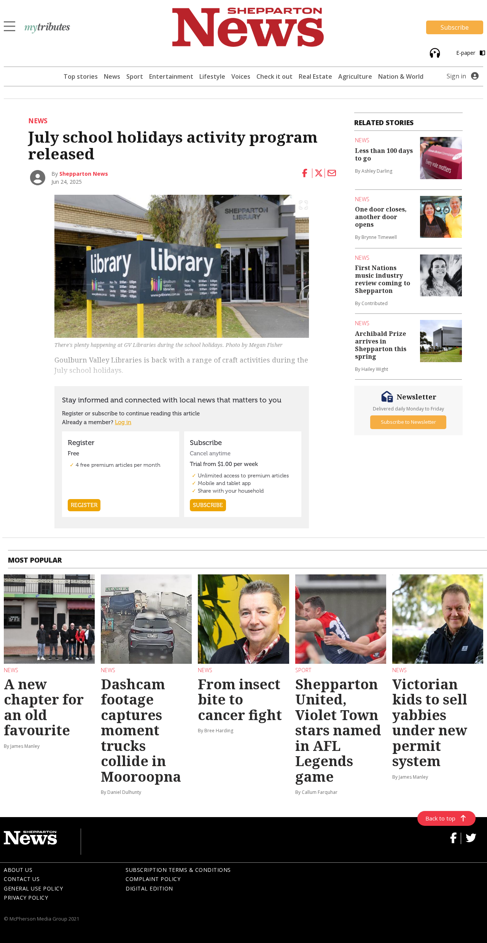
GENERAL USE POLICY (33, 888)
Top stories (81, 76)
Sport (134, 76)
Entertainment (171, 76)
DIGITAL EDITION (149, 888)
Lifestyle (212, 76)
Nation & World (400, 76)
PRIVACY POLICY (26, 897)
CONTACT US (22, 879)
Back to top (440, 818)
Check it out (274, 76)
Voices (240, 76)
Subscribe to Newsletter (408, 422)
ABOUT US (18, 869)
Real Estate (315, 76)
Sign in (456, 76)
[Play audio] (434, 52)
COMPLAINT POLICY (153, 879)
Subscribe (455, 27)
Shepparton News (83, 173)
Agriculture (355, 76)
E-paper (466, 52)
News (112, 76)
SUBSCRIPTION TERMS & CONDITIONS (178, 869)
